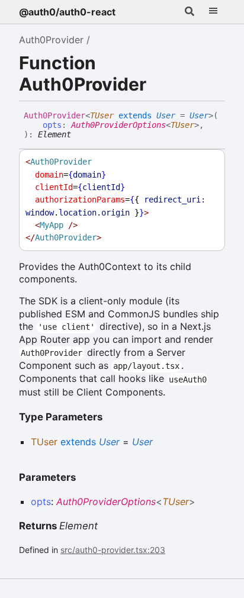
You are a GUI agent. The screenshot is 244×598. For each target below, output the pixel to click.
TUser (102, 115)
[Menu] (213, 12)
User (165, 115)
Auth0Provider (51, 40)
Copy (205, 161)
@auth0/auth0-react (67, 12)
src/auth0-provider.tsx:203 (112, 550)
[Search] (189, 12)
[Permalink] (80, 135)
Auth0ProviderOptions (118, 125)
